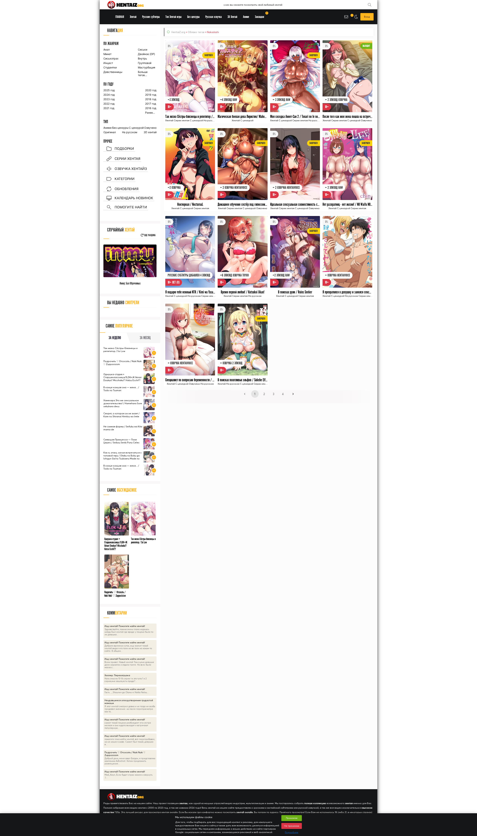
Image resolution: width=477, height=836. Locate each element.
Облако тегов (196, 32)
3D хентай (150, 132)
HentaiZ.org (178, 32)
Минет (107, 54)
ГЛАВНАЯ (119, 17)
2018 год (150, 99)
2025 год (109, 90)
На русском (129, 132)
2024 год (109, 94)
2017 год (150, 103)
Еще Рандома (149, 235)
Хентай (133, 17)
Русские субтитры (151, 17)
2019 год (150, 94)
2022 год (109, 103)
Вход (367, 16)
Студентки (110, 67)
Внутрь (142, 58)
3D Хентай (232, 17)
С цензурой (136, 127)
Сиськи (142, 49)
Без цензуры (120, 127)
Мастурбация (146, 67)
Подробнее (291, 832)
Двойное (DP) (146, 54)
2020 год (151, 90)
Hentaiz (129, 5)
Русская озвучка (213, 17)
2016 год (150, 108)
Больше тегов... (143, 73)
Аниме (107, 127)
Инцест (108, 63)
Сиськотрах (111, 58)
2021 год (108, 108)
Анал (106, 49)
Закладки (261, 15)
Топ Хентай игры (173, 17)
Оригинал (109, 132)
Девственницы (112, 71)
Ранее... (150, 112)
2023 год (109, 99)
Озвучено (150, 127)
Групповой (144, 63)
